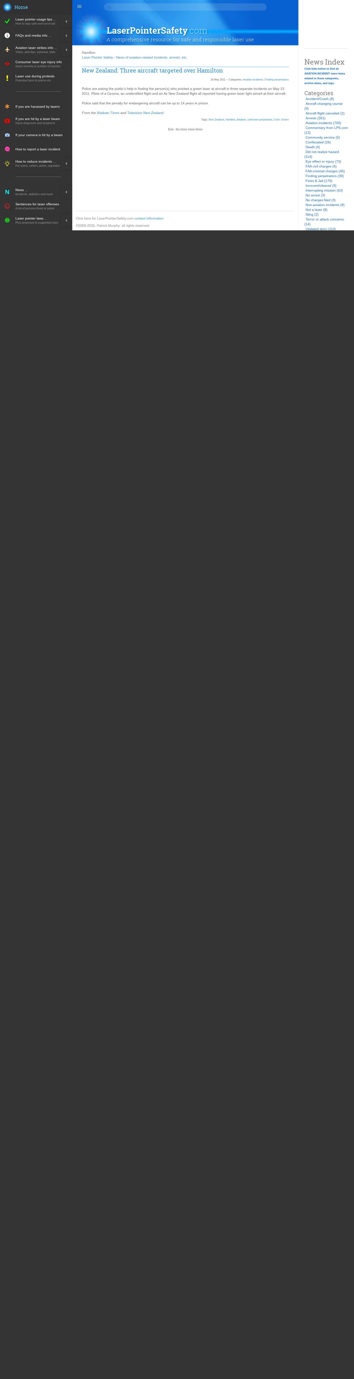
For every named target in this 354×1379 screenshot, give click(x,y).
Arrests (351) (316, 118)
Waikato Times (108, 113)
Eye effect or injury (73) (323, 161)
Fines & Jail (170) (319, 181)
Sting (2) (312, 214)
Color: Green (281, 119)
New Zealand (216, 119)
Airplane (241, 119)
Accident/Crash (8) (320, 99)
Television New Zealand (145, 113)
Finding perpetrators (277, 79)
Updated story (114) (321, 229)
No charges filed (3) (321, 200)
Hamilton (230, 119)
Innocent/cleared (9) (321, 185)
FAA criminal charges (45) (325, 171)
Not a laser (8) (317, 210)
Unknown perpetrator (260, 119)
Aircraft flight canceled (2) (325, 113)
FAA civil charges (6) (321, 166)
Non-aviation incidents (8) (325, 205)
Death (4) (313, 147)
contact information (149, 218)
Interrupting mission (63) (324, 190)
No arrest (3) (315, 195)
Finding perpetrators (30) (325, 176)
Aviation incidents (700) (323, 123)
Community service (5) (323, 137)
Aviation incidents (253, 79)
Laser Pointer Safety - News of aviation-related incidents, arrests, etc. (134, 57)
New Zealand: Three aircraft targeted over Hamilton (152, 70)
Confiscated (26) (318, 142)
